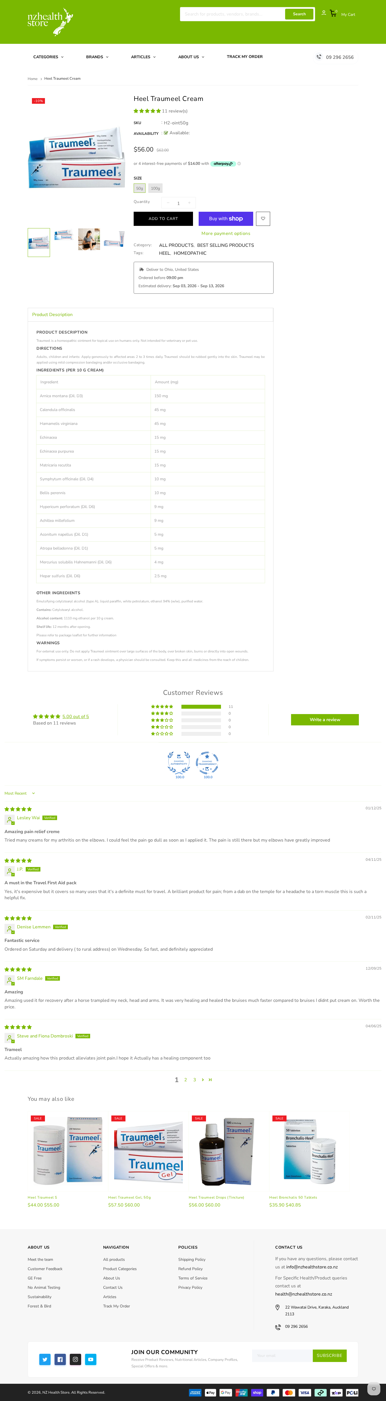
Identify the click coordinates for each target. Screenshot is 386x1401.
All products (114, 1259)
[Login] (321, 14)
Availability (146, 133)
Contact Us (113, 1287)
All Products (176, 245)
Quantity (142, 201)
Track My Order (116, 1306)
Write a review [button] (325, 720)
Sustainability (39, 1297)
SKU (137, 123)
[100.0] (179, 763)
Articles (109, 1297)
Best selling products (225, 245)
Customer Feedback (45, 1269)
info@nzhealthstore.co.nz (312, 1267)
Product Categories (120, 1269)
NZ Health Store (56, 1392)
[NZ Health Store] (273, 1392)
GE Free (35, 1278)
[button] (148, 111)
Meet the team (40, 1259)
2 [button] (185, 1080)
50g (139, 188)
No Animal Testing (44, 1287)
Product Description (52, 315)
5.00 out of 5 (75, 717)
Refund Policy (190, 1269)
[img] (18, 809)
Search (299, 14)
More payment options (225, 231)
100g (155, 188)
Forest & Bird (39, 1306)
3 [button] (194, 1080)
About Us (111, 1278)
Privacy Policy (190, 1287)
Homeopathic (190, 253)
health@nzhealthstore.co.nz (303, 1294)
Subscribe (329, 1355)
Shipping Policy (191, 1259)
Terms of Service (192, 1278)
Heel (164, 253)
